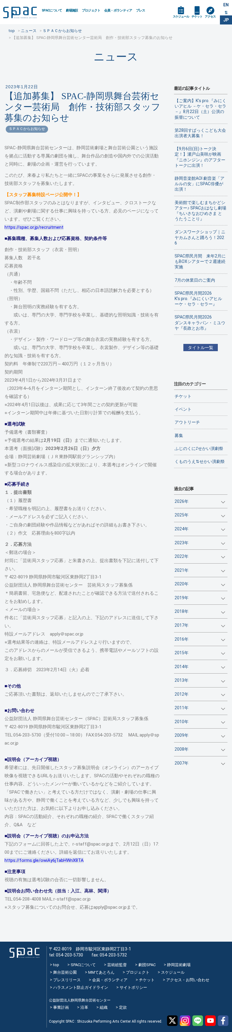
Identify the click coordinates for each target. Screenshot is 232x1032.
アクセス (210, 16)
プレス (140, 10)
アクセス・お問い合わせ (187, 980)
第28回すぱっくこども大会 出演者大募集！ (201, 133)
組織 (104, 1007)
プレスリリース (67, 980)
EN (226, 4)
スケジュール (181, 16)
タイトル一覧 (200, 347)
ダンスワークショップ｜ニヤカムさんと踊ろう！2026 (200, 237)
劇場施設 (72, 10)
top (56, 964)
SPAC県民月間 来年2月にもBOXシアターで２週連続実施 (200, 261)
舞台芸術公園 (65, 972)
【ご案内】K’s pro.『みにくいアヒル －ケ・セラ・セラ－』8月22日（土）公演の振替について (200, 109)
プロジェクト (91, 10)
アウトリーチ (187, 422)
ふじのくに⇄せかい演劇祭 (199, 448)
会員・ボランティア (118, 10)
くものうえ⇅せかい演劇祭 (200, 461)
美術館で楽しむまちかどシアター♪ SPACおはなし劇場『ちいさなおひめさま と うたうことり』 (200, 211)
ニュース (116, 56)
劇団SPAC (147, 964)
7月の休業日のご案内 (195, 280)
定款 (123, 1007)
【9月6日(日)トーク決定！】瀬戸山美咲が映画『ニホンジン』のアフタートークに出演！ (200, 157)
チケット (197, 16)
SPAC (20, 12)
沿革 (84, 1007)
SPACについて (52, 10)
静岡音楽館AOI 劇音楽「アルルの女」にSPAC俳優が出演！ (199, 184)
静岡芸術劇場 (179, 964)
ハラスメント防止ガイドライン (80, 987)
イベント (183, 409)
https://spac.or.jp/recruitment (34, 227)
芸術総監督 (117, 964)
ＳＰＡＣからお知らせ (27, 129)
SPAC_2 (24, 952)
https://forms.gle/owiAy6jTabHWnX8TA (44, 860)
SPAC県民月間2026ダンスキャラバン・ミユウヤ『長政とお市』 (200, 322)
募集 (179, 435)
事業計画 (61, 1007)
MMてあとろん (101, 972)
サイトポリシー (133, 987)
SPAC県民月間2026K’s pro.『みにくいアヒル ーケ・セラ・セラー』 (198, 298)
